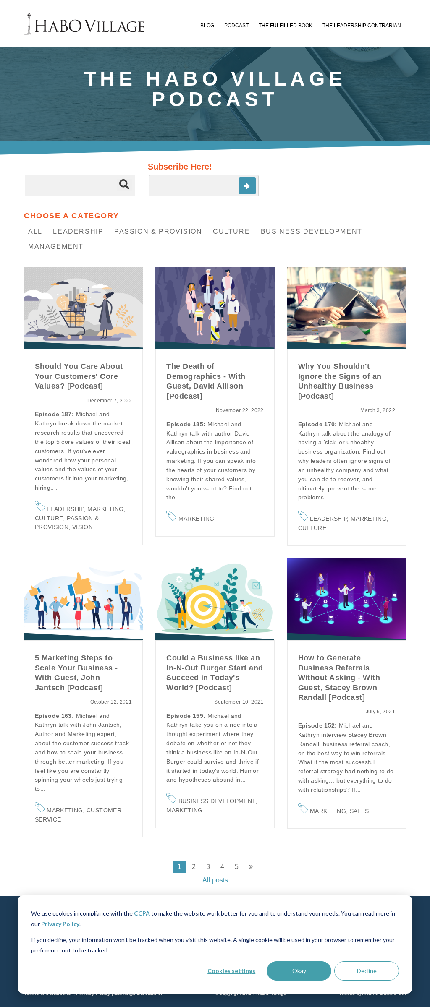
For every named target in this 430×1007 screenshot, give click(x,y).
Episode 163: (55, 715)
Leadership (78, 231)
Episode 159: (186, 715)
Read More (83, 308)
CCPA (142, 913)
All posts (215, 880)
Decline (367, 970)
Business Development (311, 231)
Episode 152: (318, 725)
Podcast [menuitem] (236, 26)
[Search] (124, 185)
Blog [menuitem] (207, 26)
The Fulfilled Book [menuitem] (285, 26)
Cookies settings (231, 970)
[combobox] (80, 185)
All (35, 231)
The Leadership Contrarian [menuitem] (361, 26)
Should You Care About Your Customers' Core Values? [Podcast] (79, 376)
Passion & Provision (158, 231)
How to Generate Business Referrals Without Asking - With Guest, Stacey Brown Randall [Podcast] (339, 678)
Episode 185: (186, 424)
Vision (82, 527)
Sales (359, 811)
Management (56, 246)
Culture (231, 231)
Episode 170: (318, 424)
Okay (299, 970)
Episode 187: (55, 414)
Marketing (105, 509)
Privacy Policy (60, 923)
